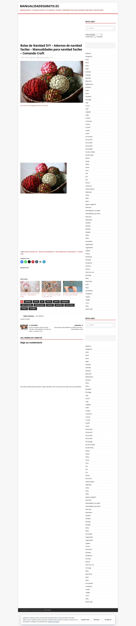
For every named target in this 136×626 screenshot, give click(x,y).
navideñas (59, 305)
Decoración (88, 136)
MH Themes (48, 610)
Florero (87, 183)
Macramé (88, 207)
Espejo (87, 161)
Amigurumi (88, 56)
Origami (87, 250)
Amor (87, 59)
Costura (87, 124)
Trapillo (87, 300)
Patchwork (88, 257)
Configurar (108, 619)
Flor (86, 173)
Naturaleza (88, 220)
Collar (87, 115)
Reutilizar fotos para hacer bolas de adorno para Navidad (72, 294)
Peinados (88, 260)
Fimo (87, 170)
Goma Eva (88, 186)
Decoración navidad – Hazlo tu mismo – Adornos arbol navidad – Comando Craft (51, 294)
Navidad (41, 57)
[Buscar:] (100, 28)
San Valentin (89, 290)
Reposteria (88, 281)
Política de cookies (53, 621)
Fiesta (87, 167)
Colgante (88, 112)
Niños (87, 235)
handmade (65, 301)
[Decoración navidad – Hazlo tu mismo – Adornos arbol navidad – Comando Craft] (51, 286)
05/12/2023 (26, 57)
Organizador (89, 244)
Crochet (87, 127)
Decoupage (88, 149)
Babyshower (89, 84)
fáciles (49, 301)
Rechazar (97, 619)
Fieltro (87, 164)
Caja (86, 103)
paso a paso (69, 305)
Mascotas (88, 217)
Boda (87, 90)
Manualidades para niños (92, 213)
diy (42, 301)
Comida (87, 118)
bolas (36, 301)
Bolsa (87, 93)
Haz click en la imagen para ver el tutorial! (34, 105)
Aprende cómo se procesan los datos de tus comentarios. (64, 387)
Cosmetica (88, 121)
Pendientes (88, 263)
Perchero (88, 266)
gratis (56, 301)
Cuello (87, 133)
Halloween (88, 192)
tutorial (33, 308)
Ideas (87, 198)
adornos (28, 301)
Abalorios (88, 53)
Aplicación (88, 81)
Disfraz (87, 158)
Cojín (87, 109)
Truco (87, 303)
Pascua (87, 253)
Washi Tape (89, 309)
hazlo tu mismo (27, 305)
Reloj (87, 278)
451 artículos (40, 316)
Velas (87, 306)
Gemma (34, 57)
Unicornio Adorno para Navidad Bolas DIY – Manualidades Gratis (29, 294)
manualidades (39, 305)
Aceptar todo (85, 619)
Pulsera (87, 269)
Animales (88, 72)
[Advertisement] (51, 30)
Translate (99, 37)
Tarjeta (87, 297)
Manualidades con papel (92, 210)
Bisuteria (88, 87)
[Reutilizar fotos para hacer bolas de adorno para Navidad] (72, 286)
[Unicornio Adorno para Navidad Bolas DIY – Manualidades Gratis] (30, 286)
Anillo (87, 69)
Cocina (87, 106)
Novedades (88, 241)
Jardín (87, 201)
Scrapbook (88, 294)
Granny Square (89, 189)
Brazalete (88, 96)
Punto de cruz (89, 272)
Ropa (87, 284)
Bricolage (88, 99)
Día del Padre (89, 155)
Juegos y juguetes (90, 204)
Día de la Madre (90, 152)
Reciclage (88, 275)
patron (24, 308)
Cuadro (87, 130)
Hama (87, 195)
